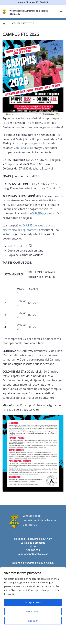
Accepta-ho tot (33, 602)
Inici (5, 23)
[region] (33, 597)
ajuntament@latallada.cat (33, 554)
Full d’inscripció (17, 246)
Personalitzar (33, 611)
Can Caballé (21, 148)
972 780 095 (33, 550)
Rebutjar (33, 620)
